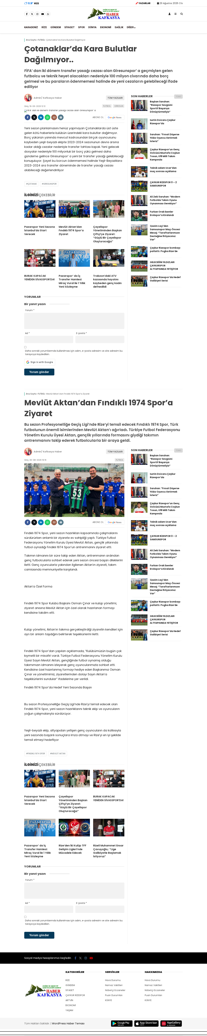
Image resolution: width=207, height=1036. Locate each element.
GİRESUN (118, 106)
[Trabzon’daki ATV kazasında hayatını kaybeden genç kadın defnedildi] (108, 260)
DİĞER (130, 27)
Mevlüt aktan (58, 753)
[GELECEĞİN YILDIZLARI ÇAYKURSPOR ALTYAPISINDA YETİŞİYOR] (139, 270)
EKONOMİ (105, 27)
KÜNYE (108, 1000)
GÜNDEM (55, 27)
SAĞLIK (119, 27)
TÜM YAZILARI (115, 97)
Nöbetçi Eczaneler (115, 990)
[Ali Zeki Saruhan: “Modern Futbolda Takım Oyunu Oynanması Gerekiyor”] (139, 205)
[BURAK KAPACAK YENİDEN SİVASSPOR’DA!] (39, 260)
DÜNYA (92, 27)
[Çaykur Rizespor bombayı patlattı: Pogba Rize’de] (139, 256)
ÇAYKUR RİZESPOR (75, 995)
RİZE (44, 27)
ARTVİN (69, 1000)
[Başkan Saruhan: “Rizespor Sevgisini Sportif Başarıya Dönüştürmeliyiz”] (139, 110)
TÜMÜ (178, 96)
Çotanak (32, 183)
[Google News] (114, 117)
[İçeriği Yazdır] (61, 117)
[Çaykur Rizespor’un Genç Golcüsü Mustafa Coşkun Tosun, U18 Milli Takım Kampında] (139, 158)
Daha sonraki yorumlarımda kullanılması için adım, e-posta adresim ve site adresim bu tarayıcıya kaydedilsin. (74, 352)
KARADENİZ (31, 27)
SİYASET (69, 27)
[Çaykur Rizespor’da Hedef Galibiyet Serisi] (139, 285)
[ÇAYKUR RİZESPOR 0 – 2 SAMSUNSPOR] (139, 190)
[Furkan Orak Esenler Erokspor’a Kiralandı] (139, 220)
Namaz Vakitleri (113, 985)
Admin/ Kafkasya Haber (48, 97)
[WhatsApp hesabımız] (48, 14)
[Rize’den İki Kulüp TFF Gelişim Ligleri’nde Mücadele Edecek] (74, 830)
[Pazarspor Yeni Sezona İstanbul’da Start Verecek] (39, 211)
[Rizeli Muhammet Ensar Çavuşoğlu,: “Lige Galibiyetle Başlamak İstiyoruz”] (108, 830)
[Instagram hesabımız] (37, 14)
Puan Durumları (113, 995)
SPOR (81, 27)
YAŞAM (69, 1010)
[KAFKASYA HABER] (103, 19)
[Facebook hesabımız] (26, 14)
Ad (27, 333)
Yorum (29, 310)
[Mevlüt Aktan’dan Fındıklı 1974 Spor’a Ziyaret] (74, 211)
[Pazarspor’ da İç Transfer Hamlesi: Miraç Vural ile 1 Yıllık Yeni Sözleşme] (74, 260)
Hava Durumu (113, 980)
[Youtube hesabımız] (42, 14)
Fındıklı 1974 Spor (36, 753)
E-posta (81, 333)
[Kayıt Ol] (169, 14)
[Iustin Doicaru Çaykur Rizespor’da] (139, 128)
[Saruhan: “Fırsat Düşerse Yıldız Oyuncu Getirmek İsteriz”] (139, 143)
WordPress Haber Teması (68, 1023)
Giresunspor (50, 183)
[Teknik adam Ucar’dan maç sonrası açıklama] (139, 176)
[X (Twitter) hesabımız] (32, 14)
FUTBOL (107, 106)
